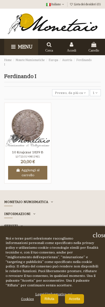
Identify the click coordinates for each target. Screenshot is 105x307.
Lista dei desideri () (87, 4)
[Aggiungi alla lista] (24, 146)
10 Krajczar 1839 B (27, 152)
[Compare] (31, 146)
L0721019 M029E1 (28, 156)
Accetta (74, 299)
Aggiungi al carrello (30, 172)
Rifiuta (49, 299)
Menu (24, 46)
